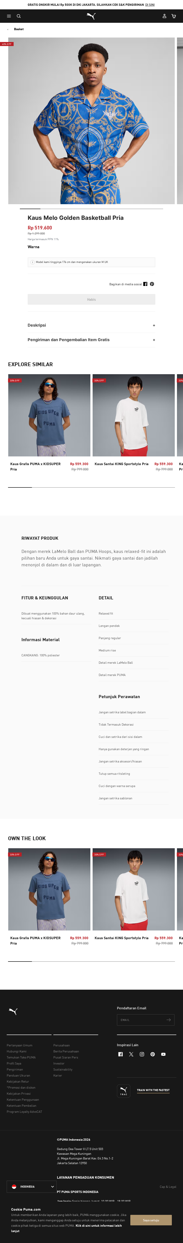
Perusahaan (61, 1045)
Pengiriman (15, 1069)
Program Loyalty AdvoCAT (24, 1111)
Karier (57, 1075)
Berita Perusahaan (66, 1051)
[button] (10, 16)
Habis (91, 299)
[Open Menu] (10, 16)
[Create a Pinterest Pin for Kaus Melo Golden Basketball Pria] (152, 284)
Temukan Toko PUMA (21, 1057)
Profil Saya (14, 1063)
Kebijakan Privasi (19, 1093)
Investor (58, 1063)
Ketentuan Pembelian (21, 1105)
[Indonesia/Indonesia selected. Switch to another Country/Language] (31, 1187)
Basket (19, 29)
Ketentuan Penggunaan (23, 1099)
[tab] (30, 208)
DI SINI (150, 4)
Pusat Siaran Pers (65, 1057)
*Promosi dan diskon (21, 1087)
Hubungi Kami (17, 1051)
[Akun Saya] (164, 16)
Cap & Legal (168, 1186)
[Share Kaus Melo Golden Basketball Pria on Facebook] (145, 284)
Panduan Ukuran (18, 1075)
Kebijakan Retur (18, 1081)
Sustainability (62, 1069)
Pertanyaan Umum (19, 1045)
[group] (49, 424)
